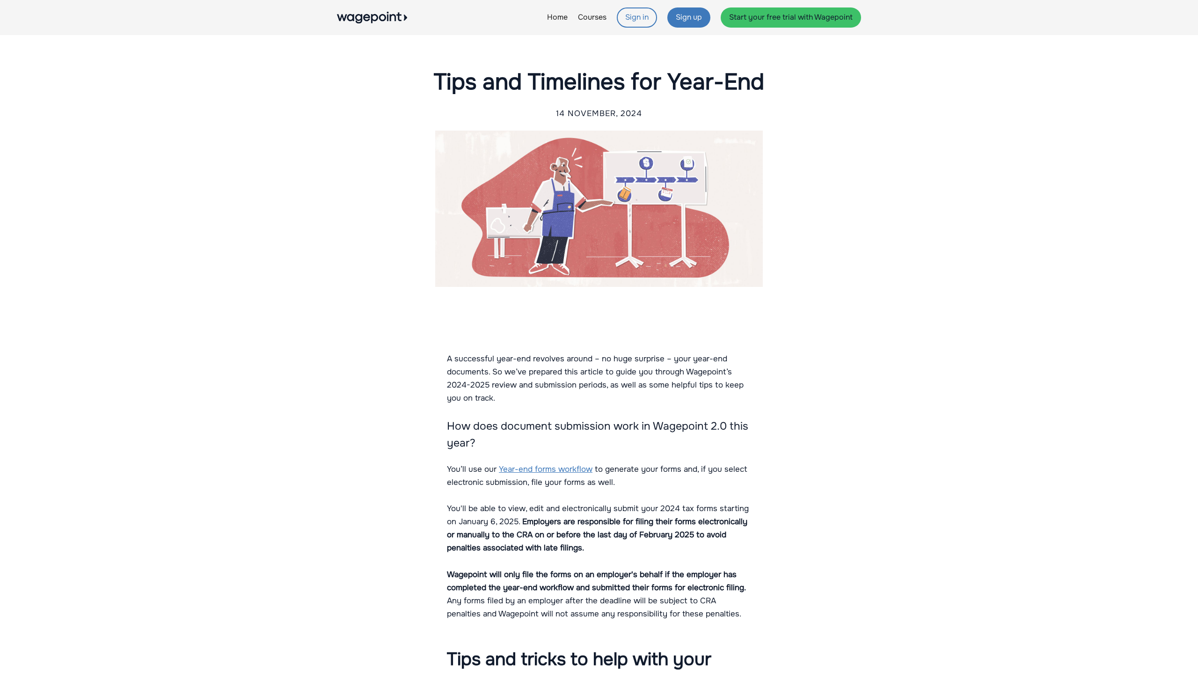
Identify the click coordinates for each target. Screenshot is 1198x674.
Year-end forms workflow (545, 469)
